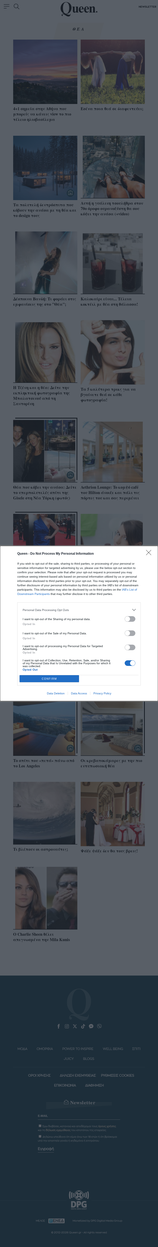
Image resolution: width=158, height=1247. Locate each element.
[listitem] (79, 610)
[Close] (150, 554)
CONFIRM (49, 678)
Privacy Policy (102, 693)
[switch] (130, 619)
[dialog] (79, 623)
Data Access (79, 693)
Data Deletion (56, 693)
